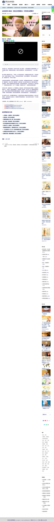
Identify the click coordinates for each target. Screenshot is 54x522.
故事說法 (44, 293)
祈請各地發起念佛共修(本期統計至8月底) (46, 338)
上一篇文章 (12, 145)
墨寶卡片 (26, 4)
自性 (43, 465)
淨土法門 (43, 460)
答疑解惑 (44, 277)
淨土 (43, 458)
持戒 (45, 451)
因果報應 (46, 442)
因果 (43, 442)
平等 (45, 445)
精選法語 (44, 281)
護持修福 (38, 4)
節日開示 (44, 274)
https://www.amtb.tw (18, 105)
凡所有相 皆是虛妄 (45, 438)
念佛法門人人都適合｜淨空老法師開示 (11, 125)
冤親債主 (47, 436)
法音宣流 (33, 4)
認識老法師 (44, 254)
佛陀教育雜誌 (45, 298)
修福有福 (44, 279)
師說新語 (44, 272)
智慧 (43, 454)
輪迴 (48, 467)
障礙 (47, 469)
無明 (9, 139)
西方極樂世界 (44, 467)
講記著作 (21, 4)
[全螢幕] (49, 19)
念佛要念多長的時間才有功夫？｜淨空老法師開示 (13, 131)
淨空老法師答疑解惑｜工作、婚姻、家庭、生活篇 (46, 349)
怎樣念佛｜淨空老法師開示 (9, 117)
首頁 (3, 4)
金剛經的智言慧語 (46, 287)
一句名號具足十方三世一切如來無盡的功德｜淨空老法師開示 (16, 129)
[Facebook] (3, 41)
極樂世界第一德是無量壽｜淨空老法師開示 (12, 133)
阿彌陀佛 (43, 469)
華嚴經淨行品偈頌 (46, 259)
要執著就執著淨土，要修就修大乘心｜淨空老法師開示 (14, 127)
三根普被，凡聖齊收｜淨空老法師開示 (11, 115)
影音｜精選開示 (45, 266)
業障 (45, 454)
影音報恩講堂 (14, 4)
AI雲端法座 (49, 4)
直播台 (9, 4)
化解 (48, 440)
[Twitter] (9, 41)
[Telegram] (13, 41)
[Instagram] (7, 41)
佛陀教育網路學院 (46, 491)
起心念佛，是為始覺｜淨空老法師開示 (11, 121)
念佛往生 (43, 449)
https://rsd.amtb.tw (17, 106)
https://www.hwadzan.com (19, 108)
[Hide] (53, 13)
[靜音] (49, 19)
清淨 (47, 460)
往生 (48, 445)
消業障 (47, 456)
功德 (43, 440)
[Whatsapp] (11, 41)
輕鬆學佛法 (44, 296)
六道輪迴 (43, 436)
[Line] (5, 41)
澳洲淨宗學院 (45, 509)
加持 (45, 440)
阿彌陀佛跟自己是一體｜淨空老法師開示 (11, 119)
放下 (48, 451)
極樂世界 (43, 456)
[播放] (43, 19)
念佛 (6, 139)
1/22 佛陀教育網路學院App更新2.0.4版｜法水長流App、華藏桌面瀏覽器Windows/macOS (46, 326)
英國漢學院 (44, 511)
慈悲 (47, 449)
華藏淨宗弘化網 (45, 499)
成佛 (43, 451)
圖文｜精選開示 (45, 262)
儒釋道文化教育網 (46, 493)
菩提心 (46, 465)
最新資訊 (44, 291)
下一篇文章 (29, 144)
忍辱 (43, 447)
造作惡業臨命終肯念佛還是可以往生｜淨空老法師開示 (14, 123)
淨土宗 (46, 458)
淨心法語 (44, 270)
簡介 (44, 256)
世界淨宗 (43, 4)
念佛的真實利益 (10, 7)
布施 (43, 445)
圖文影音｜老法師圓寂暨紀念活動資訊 (46, 251)
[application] (46, 17)
